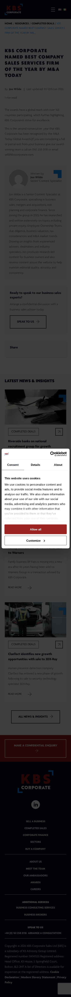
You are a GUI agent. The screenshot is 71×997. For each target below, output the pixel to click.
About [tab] (58, 464)
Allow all (35, 529)
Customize (33, 540)
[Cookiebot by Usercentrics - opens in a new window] (50, 454)
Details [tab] (35, 464)
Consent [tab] (13, 464)
